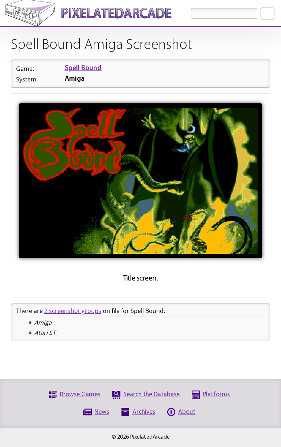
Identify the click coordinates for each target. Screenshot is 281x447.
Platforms (216, 394)
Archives (143, 412)
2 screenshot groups (72, 311)
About (186, 412)
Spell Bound (83, 68)
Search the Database (151, 394)
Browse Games (80, 394)
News (101, 412)
